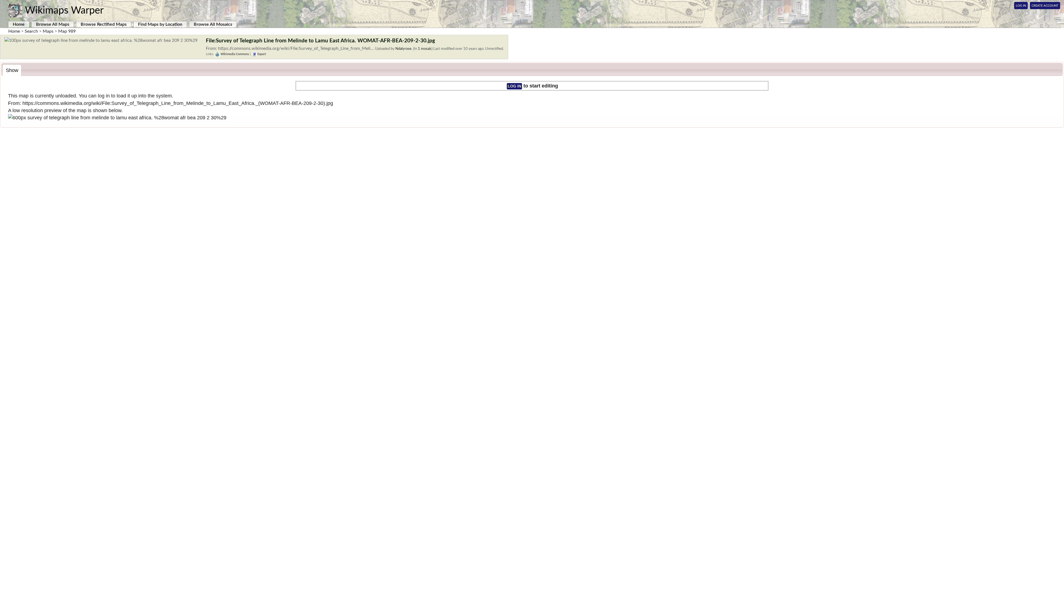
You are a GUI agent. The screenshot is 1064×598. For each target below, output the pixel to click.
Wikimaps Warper (64, 11)
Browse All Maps (52, 24)
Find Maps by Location (160, 24)
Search (31, 31)
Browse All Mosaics (213, 24)
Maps (48, 31)
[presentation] (12, 70)
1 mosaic (425, 49)
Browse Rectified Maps (104, 24)
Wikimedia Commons (234, 54)
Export (261, 54)
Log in (514, 86)
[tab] (11, 70)
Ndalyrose (403, 49)
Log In (1021, 5)
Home (19, 24)
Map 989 (67, 31)
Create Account (1045, 5)
